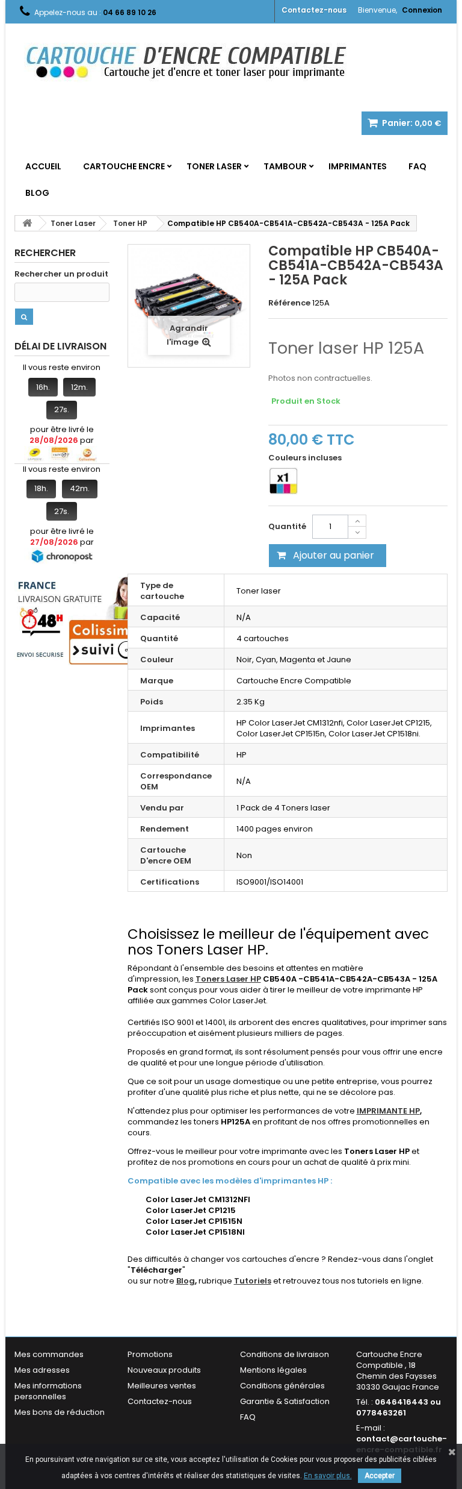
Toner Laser (214, 166)
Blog (37, 193)
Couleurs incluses (305, 458)
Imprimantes (357, 166)
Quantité (287, 526)
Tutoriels (252, 1281)
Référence (289, 303)
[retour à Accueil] (27, 223)
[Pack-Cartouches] (283, 481)
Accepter (380, 1476)
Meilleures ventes (162, 1385)
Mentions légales (273, 1370)
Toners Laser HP (228, 979)
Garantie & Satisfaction (285, 1401)
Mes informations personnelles (48, 1391)
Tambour (285, 166)
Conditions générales (282, 1385)
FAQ (417, 166)
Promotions (150, 1354)
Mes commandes (49, 1354)
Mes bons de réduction (59, 1412)
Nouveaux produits (164, 1370)
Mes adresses (42, 1370)
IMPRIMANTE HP (388, 1111)
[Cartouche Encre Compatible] (194, 63)
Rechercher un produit (61, 274)
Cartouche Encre (124, 166)
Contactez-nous (314, 10)
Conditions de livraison (284, 1354)
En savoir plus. (328, 1476)
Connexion (422, 10)
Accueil (43, 166)
